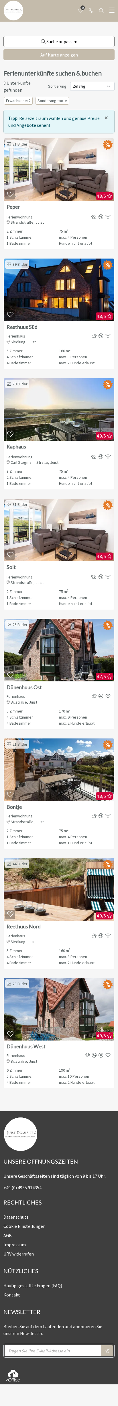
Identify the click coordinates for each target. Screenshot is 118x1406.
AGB (7, 1235)
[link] (91, 10)
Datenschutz (16, 1217)
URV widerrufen (18, 1254)
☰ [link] (112, 10)
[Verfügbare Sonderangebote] (108, 144)
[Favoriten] (10, 194)
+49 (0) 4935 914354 (22, 1187)
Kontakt (11, 1295)
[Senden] (107, 1350)
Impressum (14, 1244)
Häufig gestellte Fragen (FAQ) (32, 1285)
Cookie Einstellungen (24, 1226)
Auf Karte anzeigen (59, 55)
